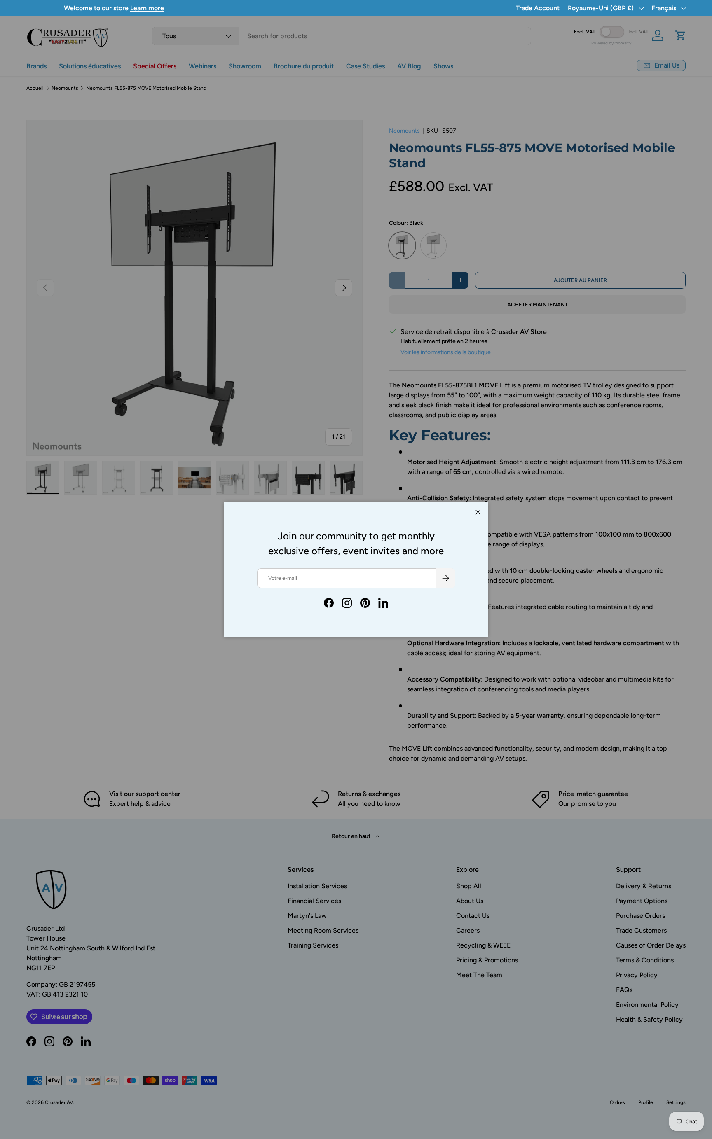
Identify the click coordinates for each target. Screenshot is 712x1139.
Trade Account (538, 8)
